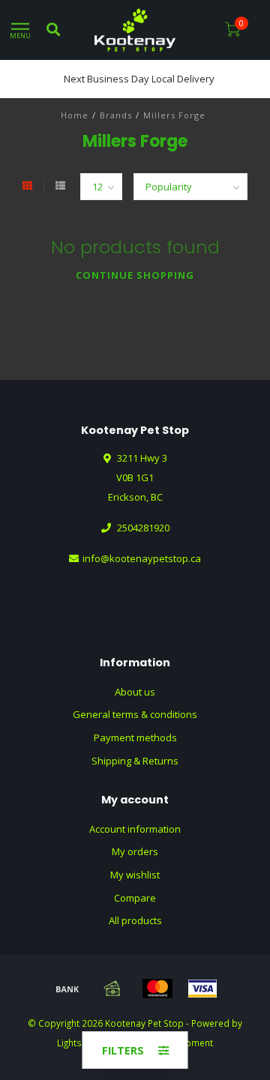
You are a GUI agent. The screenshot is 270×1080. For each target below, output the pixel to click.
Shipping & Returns (135, 760)
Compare (135, 898)
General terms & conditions (135, 714)
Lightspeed (80, 1043)
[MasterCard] (157, 988)
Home (74, 115)
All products (135, 920)
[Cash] (112, 988)
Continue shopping (135, 275)
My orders (135, 851)
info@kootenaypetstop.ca (141, 558)
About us (135, 692)
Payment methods (135, 737)
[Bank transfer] (67, 988)
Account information (135, 829)
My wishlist (135, 874)
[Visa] (202, 988)
